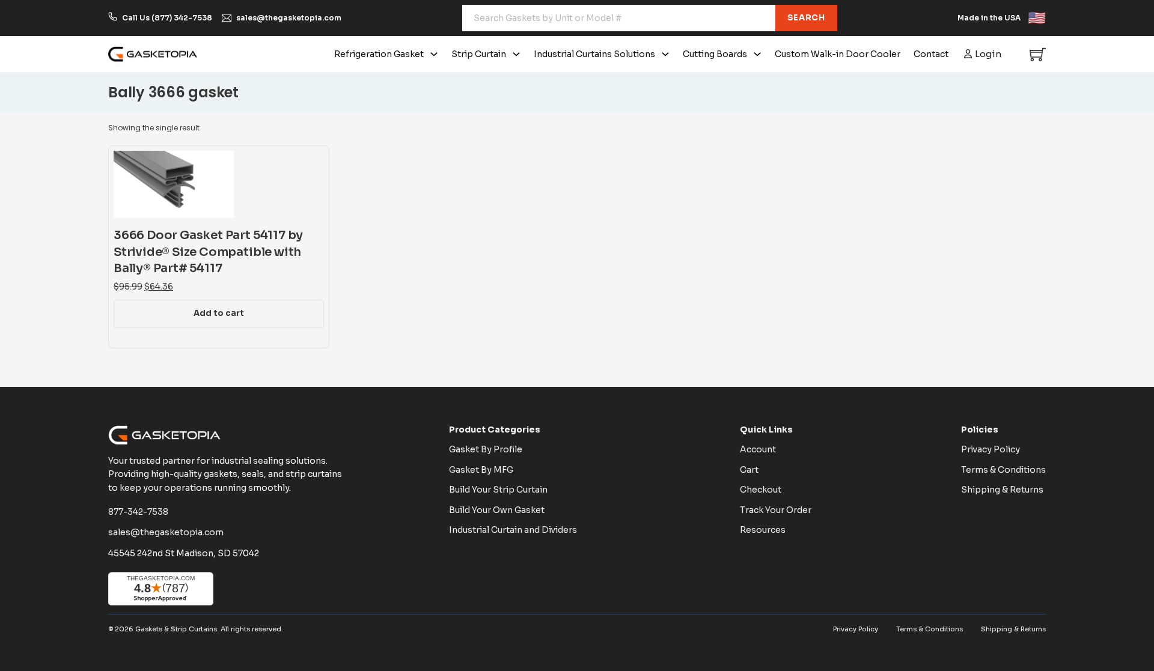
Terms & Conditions (1003, 469)
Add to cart (219, 313)
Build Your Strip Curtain (498, 489)
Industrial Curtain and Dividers (513, 529)
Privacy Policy (990, 449)
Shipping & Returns (1002, 489)
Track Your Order (775, 510)
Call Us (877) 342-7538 (167, 17)
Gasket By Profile (485, 449)
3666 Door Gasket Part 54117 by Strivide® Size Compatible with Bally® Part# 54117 (208, 252)
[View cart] (1038, 54)
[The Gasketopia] (153, 54)
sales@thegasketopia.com (288, 17)
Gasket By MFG (481, 469)
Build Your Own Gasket (497, 510)
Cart (749, 469)
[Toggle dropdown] (434, 54)
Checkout (760, 489)
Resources (763, 529)
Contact (931, 54)
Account (758, 449)
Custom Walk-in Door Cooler (837, 54)
